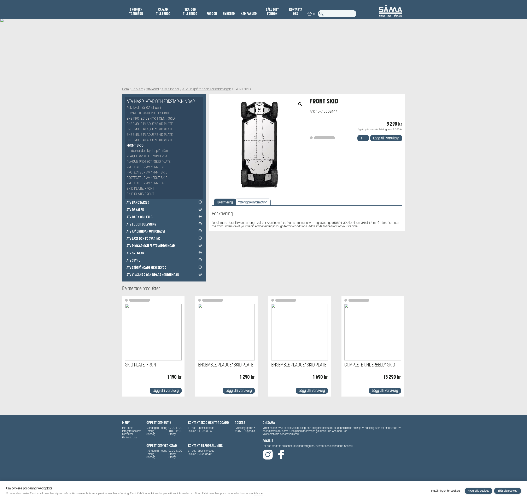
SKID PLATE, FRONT (140, 189)
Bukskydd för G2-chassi (144, 108)
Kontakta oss (295, 11)
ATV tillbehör (171, 89)
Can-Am (137, 89)
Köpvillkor (127, 434)
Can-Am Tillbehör (163, 11)
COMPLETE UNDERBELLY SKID (148, 113)
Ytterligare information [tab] (252, 202)
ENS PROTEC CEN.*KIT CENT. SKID (151, 119)
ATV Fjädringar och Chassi (146, 231)
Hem (125, 89)
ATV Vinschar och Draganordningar (153, 274)
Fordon (212, 14)
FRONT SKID (135, 146)
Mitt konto (127, 428)
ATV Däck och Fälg (140, 217)
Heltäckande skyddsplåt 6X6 (147, 151)
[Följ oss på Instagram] (268, 454)
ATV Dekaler (135, 209)
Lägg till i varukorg (386, 138)
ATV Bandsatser (138, 202)
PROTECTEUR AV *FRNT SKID (147, 167)
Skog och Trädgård (136, 11)
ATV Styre (133, 260)
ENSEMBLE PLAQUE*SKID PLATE (150, 124)
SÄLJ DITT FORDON (272, 11)
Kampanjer (249, 14)
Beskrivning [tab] (225, 202)
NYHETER (229, 14)
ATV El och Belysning (141, 224)
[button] (300, 104)
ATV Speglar (135, 253)
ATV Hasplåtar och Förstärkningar (206, 89)
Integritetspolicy (131, 431)
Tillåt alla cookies (507, 491)
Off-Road (152, 89)
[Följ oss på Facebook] (281, 454)
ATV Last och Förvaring (143, 238)
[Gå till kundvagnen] (310, 14)
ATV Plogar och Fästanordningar (151, 245)
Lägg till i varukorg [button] (166, 390)
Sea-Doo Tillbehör (190, 11)
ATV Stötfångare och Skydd (146, 267)
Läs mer (258, 493)
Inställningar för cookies (445, 491)
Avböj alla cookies (478, 491)
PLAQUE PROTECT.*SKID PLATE (149, 156)
